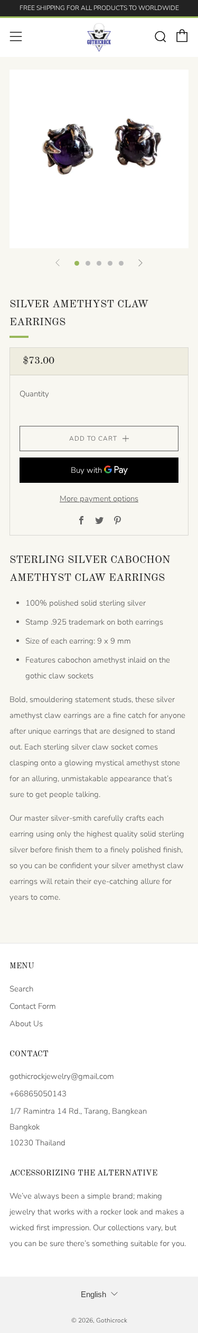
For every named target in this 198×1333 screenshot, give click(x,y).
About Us (26, 1023)
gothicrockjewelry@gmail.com (62, 1076)
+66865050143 (38, 1093)
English (93, 1294)
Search (21, 989)
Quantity (34, 393)
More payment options (99, 498)
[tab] (76, 263)
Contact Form (33, 1006)
